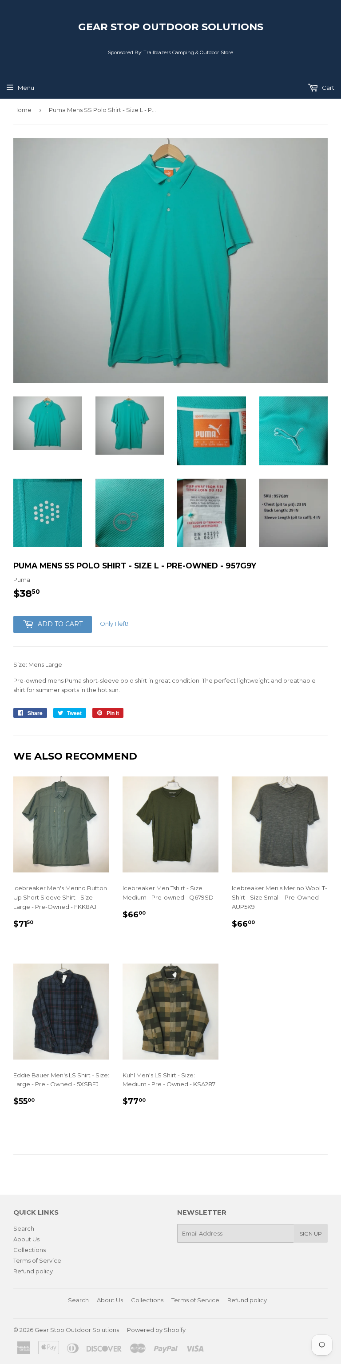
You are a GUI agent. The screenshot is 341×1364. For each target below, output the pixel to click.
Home (22, 109)
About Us (26, 1239)
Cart (327, 87)
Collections (29, 1249)
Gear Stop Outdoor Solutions (170, 26)
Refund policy (33, 1271)
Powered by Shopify (156, 1329)
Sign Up (311, 1233)
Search (23, 1228)
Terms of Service (37, 1260)
